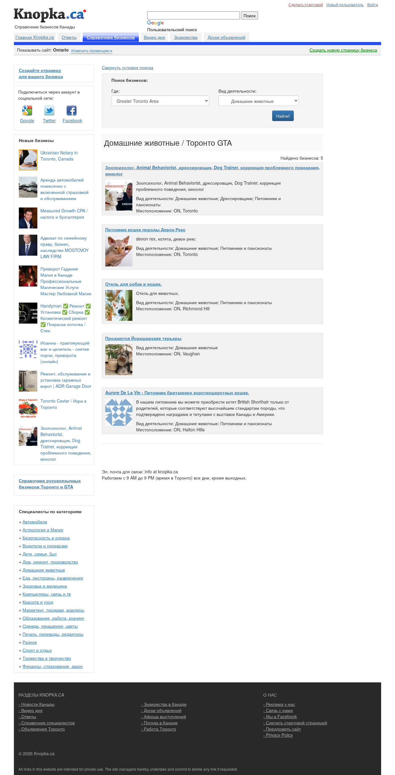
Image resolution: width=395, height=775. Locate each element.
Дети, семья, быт (40, 554)
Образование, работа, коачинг (53, 618)
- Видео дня (31, 710)
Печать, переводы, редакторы (53, 634)
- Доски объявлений (161, 710)
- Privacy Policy (278, 735)
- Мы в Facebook (280, 716)
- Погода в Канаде (159, 722)
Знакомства (186, 37)
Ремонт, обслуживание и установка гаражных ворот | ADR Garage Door (65, 380)
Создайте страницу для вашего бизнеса (41, 73)
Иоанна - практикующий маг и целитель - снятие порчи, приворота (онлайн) (64, 352)
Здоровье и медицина (45, 586)
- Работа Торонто (158, 729)
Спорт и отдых (37, 650)
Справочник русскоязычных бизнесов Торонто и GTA (50, 483)
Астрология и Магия (43, 529)
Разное (30, 642)
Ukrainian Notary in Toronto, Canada (59, 155)
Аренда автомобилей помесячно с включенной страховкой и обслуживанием (64, 189)
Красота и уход (38, 602)
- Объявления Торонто (42, 729)
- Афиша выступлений (163, 716)
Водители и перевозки (45, 545)
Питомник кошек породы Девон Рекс (145, 229)
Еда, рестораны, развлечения (53, 578)
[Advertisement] (354, 156)
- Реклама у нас (279, 704)
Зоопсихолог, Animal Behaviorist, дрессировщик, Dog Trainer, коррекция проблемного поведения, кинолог (65, 443)
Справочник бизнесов (111, 37)
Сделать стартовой (306, 4)
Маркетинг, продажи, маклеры (53, 610)
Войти (372, 4)
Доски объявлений (226, 37)
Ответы (69, 37)
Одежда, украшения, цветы (50, 626)
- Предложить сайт (282, 729)
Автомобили (35, 521)
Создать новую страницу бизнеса (343, 50)
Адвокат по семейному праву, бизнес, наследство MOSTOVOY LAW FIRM (64, 247)
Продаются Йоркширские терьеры (143, 338)
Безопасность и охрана (46, 537)
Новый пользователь (345, 4)
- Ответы (27, 716)
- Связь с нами (278, 710)
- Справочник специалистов (47, 722)
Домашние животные (44, 570)
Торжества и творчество (47, 658)
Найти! (283, 116)
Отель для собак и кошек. (133, 284)
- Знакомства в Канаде (164, 704)
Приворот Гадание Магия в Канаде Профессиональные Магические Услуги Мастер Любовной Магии (65, 281)
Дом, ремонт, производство (50, 562)
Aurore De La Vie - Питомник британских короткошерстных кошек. (177, 392)
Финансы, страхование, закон (53, 666)
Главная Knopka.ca (34, 37)
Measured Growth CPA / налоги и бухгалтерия (64, 213)
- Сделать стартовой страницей (295, 722)
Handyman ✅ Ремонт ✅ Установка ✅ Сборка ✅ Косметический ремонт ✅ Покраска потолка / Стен (65, 318)
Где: (115, 91)
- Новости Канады (37, 704)
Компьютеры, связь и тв (47, 594)
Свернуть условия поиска (127, 67)
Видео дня (154, 37)
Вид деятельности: (237, 91)
